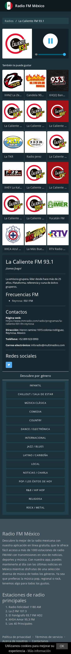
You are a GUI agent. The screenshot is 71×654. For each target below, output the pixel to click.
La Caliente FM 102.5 (40, 218)
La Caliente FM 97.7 (39, 126)
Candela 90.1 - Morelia (41, 95)
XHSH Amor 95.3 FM (22, 619)
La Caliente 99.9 (14, 218)
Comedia (35, 411)
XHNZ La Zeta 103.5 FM (19, 95)
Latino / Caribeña (35, 455)
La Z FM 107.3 (18, 611)
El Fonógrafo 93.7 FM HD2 (25, 615)
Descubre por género (35, 376)
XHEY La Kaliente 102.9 (19, 187)
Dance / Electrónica (35, 429)
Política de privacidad (16, 637)
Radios (9, 21)
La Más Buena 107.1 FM (42, 249)
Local (35, 464)
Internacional (35, 438)
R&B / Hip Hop (35, 490)
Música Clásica (35, 403)
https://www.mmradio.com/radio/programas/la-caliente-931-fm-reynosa (34, 322)
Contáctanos (40, 641)
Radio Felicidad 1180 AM (25, 607)
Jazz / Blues (35, 446)
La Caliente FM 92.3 (17, 126)
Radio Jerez (34, 156)
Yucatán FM (56, 218)
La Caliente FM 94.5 (39, 187)
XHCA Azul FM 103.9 (17, 249)
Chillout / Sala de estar (35, 394)
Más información (39, 651)
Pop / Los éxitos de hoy (35, 481)
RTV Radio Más (59, 249)
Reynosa (17, 301)
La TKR (8, 156)
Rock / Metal (35, 507)
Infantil (35, 385)
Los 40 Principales (20, 623)
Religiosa (35, 499)
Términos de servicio (49, 637)
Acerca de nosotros (15, 641)
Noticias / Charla (35, 472)
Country (35, 420)
